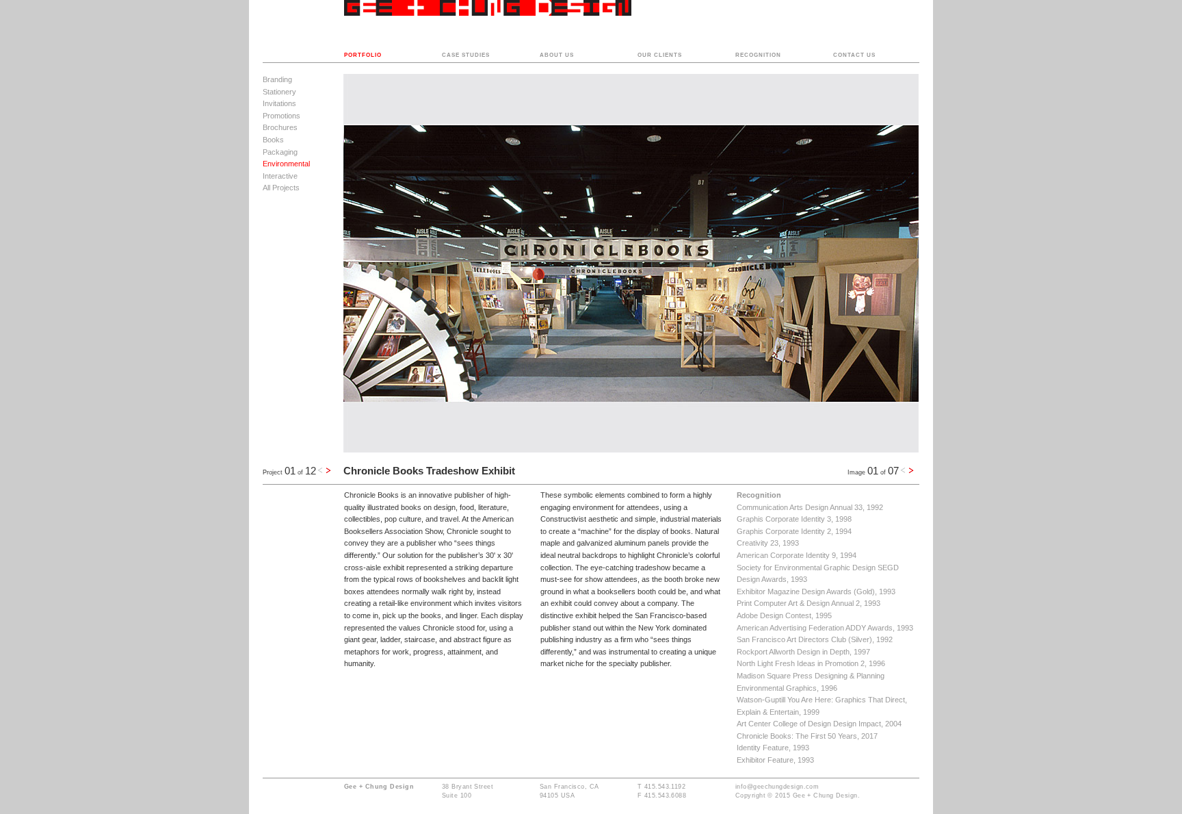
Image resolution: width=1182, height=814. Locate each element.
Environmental (286, 164)
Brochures (280, 127)
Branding (277, 79)
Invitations (279, 103)
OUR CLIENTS (660, 55)
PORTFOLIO (363, 55)
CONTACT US (854, 55)
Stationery (279, 92)
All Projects (281, 187)
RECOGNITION (758, 55)
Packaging (280, 152)
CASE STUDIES (466, 55)
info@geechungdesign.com (777, 786)
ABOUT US (557, 55)
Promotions (281, 116)
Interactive (280, 176)
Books (273, 140)
